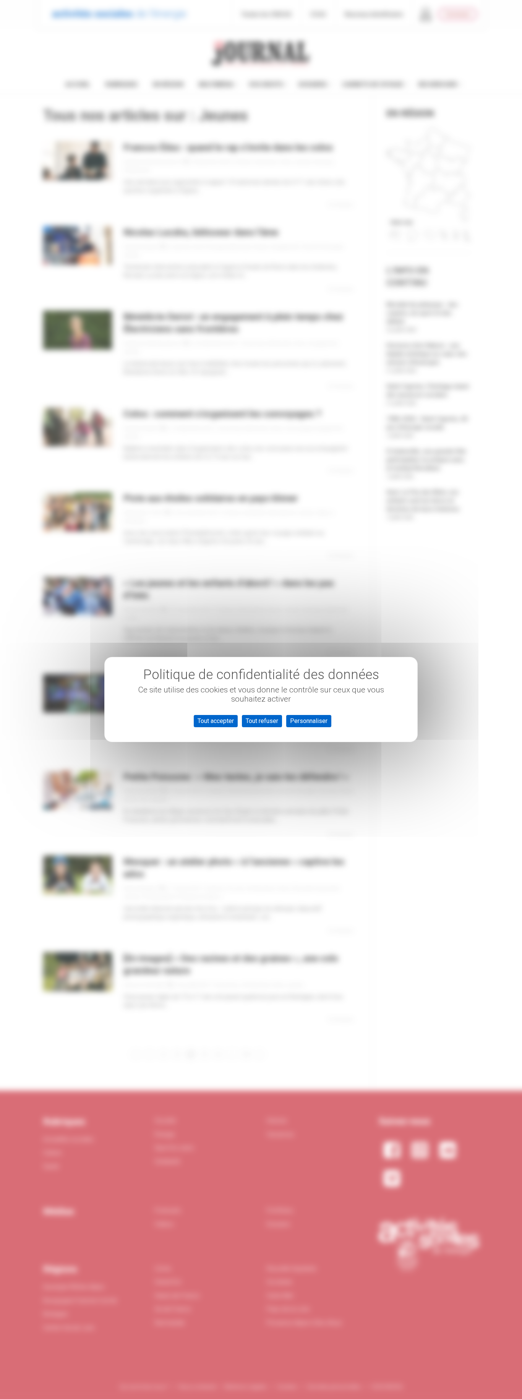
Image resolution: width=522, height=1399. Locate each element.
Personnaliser (308, 721)
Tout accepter (216, 721)
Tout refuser (262, 721)
